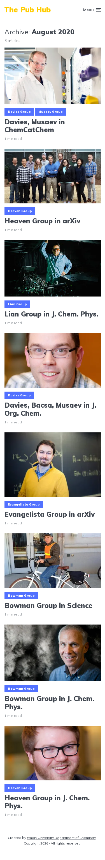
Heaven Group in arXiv (42, 221)
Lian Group (17, 304)
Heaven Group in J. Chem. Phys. (47, 802)
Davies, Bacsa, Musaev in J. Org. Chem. (50, 409)
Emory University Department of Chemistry (61, 838)
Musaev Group (50, 112)
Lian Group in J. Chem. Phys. (51, 314)
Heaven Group (20, 211)
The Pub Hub (27, 9)
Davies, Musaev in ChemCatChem (34, 126)
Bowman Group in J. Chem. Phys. (49, 703)
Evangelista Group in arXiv (49, 514)
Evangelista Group (24, 504)
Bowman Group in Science (48, 605)
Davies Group (19, 112)
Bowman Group (21, 596)
